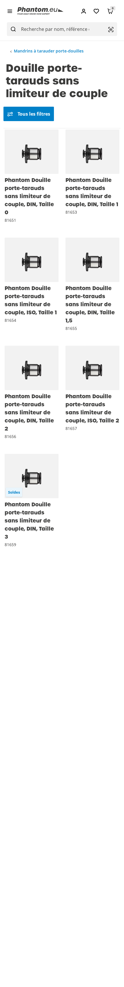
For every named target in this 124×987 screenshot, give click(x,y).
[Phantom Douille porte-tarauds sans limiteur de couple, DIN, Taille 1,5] (92, 260)
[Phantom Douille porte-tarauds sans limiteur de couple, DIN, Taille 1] (92, 151)
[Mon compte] (84, 11)
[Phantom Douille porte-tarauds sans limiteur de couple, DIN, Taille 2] (32, 368)
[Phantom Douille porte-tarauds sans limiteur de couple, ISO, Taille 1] (32, 260)
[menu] (10, 11)
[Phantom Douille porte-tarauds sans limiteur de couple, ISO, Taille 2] (92, 368)
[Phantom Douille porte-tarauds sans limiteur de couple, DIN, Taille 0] (32, 151)
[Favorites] (96, 11)
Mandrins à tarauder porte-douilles (49, 51)
